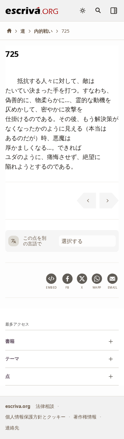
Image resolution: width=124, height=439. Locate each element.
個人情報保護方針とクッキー (35, 417)
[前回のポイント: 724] (86, 201)
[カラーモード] (82, 11)
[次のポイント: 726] (109, 201)
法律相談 (45, 406)
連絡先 (12, 427)
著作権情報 (85, 417)
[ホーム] (11, 31)
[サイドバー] (114, 10)
